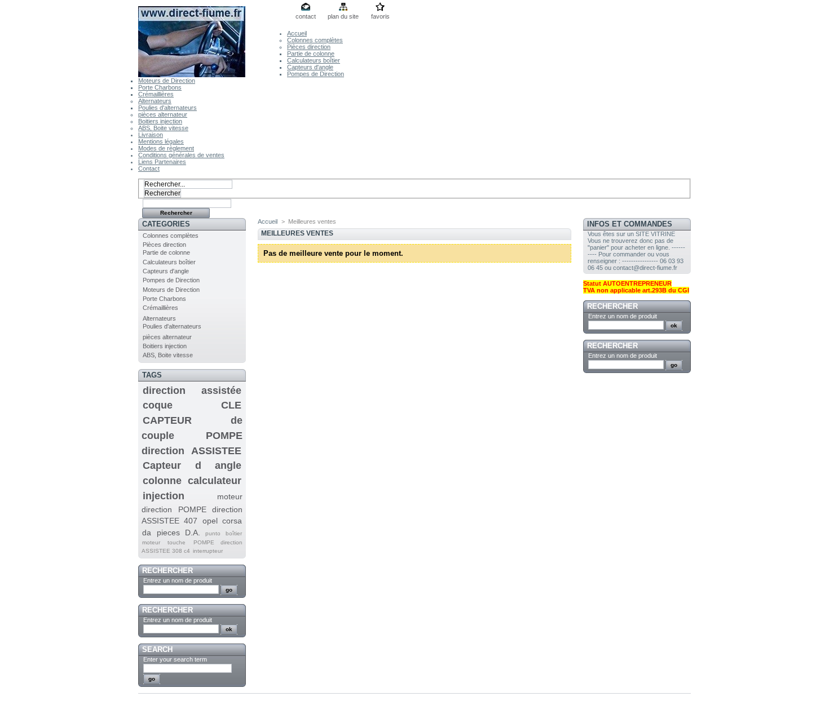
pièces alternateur (162, 114)
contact (306, 16)
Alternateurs (154, 100)
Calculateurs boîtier (313, 60)
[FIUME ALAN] (212, 38)
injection (163, 496)
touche (176, 542)
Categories (166, 224)
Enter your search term (175, 659)
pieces (168, 532)
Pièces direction (308, 46)
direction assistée (192, 390)
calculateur (214, 480)
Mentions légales (161, 141)
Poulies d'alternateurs (167, 107)
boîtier (234, 533)
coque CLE (192, 405)
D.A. (192, 532)
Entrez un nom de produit (177, 580)
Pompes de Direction (315, 73)
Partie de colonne (310, 53)
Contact (149, 168)
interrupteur (208, 551)
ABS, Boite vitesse (163, 128)
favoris (380, 16)
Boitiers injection (160, 121)
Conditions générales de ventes (181, 155)
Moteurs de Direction (166, 80)
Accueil (297, 33)
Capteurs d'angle (310, 67)
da (146, 532)
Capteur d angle (192, 465)
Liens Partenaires (162, 161)
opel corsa (222, 520)
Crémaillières (156, 94)
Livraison (150, 134)
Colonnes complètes (315, 40)
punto (213, 533)
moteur (151, 542)
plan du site (343, 16)
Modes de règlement (166, 148)
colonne (162, 480)
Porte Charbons (160, 87)
